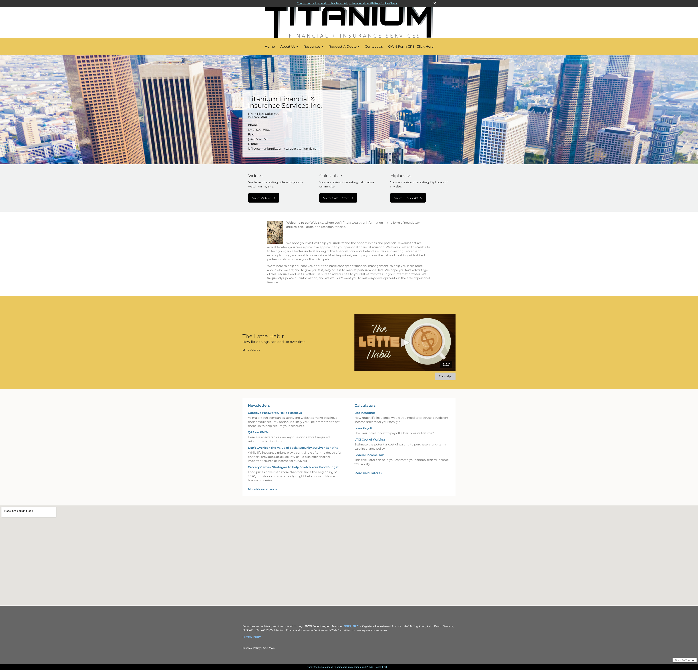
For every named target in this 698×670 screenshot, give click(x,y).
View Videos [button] (262, 198)
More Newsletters (262, 489)
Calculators (365, 405)
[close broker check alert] (434, 3)
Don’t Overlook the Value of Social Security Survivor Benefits (293, 447)
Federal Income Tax (369, 455)
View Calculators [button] (336, 198)
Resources (312, 47)
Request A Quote (343, 47)
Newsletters (259, 405)
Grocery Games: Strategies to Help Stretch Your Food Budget (293, 467)
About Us (287, 47)
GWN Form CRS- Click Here (411, 47)
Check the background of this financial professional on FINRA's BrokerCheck (347, 3)
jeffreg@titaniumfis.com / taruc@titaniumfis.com (284, 148)
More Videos (251, 350)
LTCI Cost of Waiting (369, 439)
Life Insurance (365, 413)
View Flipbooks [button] (406, 198)
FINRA (348, 626)
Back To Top (683, 660)
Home (270, 47)
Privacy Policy (251, 636)
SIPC (355, 626)
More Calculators (368, 473)
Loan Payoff (363, 428)
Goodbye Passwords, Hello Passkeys (275, 413)
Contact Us (374, 47)
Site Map (269, 648)
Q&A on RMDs (258, 432)
